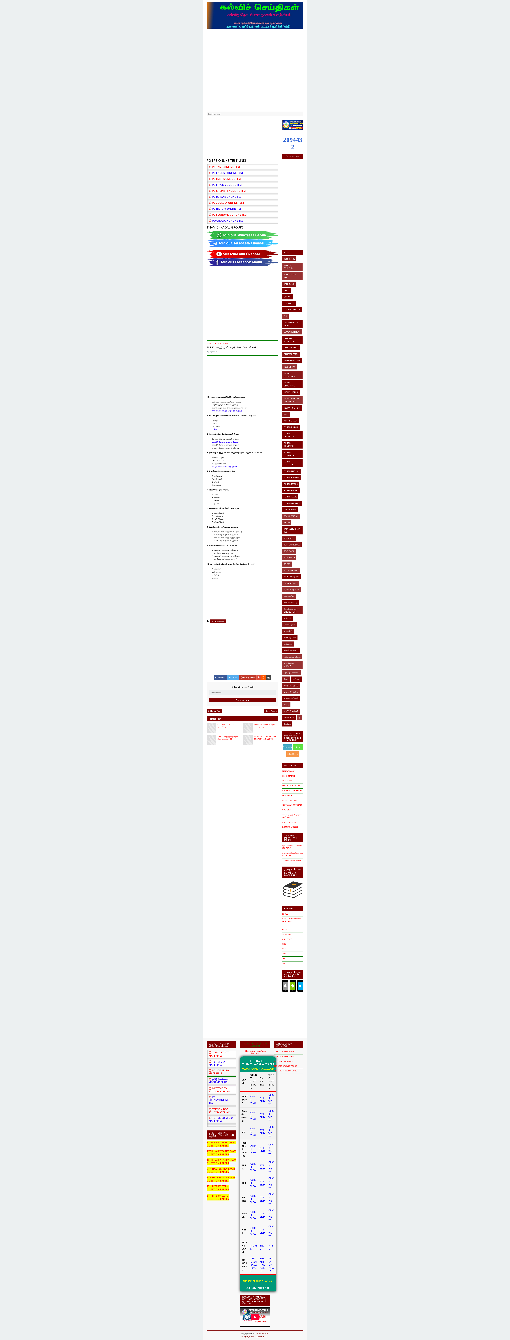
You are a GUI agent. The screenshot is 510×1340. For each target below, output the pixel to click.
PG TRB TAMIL (290, 496)
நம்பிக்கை (296, 679)
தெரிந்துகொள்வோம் (291, 672)
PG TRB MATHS (291, 484)
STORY (287, 522)
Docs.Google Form (289, 800)
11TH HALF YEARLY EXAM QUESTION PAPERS (221, 1153)
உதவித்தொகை (290, 624)
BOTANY (288, 296)
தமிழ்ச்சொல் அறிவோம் (289, 664)
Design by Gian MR (248, 1337)
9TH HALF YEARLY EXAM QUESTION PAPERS (221, 1170)
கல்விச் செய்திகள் (291, 650)
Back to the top (263, 1337)
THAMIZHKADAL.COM (253, 1265)
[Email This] (268, 677)
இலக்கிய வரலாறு (290, 602)
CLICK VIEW (271, 1099)
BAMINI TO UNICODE (290, 827)
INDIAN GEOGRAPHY (289, 384)
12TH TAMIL (289, 284)
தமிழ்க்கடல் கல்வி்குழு (292, 657)
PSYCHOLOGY (290, 509)
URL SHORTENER (288, 776)
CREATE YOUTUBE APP (291, 785)
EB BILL (285, 914)
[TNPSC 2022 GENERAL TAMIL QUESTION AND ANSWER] (248, 740)
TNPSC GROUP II (291, 570)
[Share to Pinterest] (258, 677)
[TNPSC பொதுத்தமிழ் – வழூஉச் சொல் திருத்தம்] (248, 728)
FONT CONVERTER (289, 822)
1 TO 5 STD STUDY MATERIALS (285, 1071)
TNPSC (285, 953)
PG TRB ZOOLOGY (292, 503)
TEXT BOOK (289, 551)
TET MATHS (289, 538)
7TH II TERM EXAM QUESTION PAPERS (218, 1188)
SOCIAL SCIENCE (291, 516)
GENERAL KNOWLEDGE (290, 339)
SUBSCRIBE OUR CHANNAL (258, 1281)
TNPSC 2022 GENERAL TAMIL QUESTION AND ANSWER (265, 737)
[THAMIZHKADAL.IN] (255, 15)
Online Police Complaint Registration (291, 920)
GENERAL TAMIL (291, 354)
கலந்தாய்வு (288, 644)
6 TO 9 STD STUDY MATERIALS (285, 1066)
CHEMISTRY (289, 303)
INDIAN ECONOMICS (289, 374)
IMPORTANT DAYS (292, 360)
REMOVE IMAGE (288, 771)
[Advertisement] (255, 49)
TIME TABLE (289, 557)
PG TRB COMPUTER (289, 453)
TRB (283, 963)
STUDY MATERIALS (271, 1265)
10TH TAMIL (289, 259)
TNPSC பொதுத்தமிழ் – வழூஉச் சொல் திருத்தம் (264, 725)
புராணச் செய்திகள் (291, 692)
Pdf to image (287, 795)
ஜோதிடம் (287, 724)
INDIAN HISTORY (291, 392)
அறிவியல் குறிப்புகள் (291, 589)
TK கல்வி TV (286, 934)
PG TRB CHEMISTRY (289, 435)
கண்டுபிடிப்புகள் (290, 637)
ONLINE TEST (287, 939)
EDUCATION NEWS (292, 332)
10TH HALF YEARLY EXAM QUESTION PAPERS (221, 1161)
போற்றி (286, 704)
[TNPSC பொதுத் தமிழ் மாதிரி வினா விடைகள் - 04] (211, 740)
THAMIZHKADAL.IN (263, 1265)
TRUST (262, 1247)
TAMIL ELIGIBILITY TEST (292, 530)
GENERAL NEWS (291, 347)
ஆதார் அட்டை (289, 596)
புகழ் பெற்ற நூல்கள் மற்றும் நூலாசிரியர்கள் (227, 725)
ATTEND (262, 1099)
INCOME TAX (289, 367)
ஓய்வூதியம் (288, 631)
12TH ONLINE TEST (290, 276)
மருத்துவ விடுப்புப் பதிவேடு (291, 860)
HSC (284, 949)
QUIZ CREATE (287, 810)
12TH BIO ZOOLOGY (288, 266)
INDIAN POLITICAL (292, 408)
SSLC (284, 944)
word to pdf (287, 781)
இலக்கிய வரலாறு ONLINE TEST (290, 610)
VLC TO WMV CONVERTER (292, 805)
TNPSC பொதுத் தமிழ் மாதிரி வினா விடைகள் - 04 (228, 737)
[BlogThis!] (263, 677)
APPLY (287, 290)
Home (284, 929)
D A (285, 316)
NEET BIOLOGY (290, 420)
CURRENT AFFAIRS (292, 309)
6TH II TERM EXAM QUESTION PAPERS (218, 1197)
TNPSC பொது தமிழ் (217, 621)
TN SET (287, 564)
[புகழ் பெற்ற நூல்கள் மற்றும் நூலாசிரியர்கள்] (211, 728)
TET (283, 958)
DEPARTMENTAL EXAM (291, 324)
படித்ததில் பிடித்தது (291, 685)
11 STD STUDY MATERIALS (284, 1056)
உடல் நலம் (287, 618)
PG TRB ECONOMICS (289, 463)
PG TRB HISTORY (291, 477)
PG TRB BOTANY (291, 427)
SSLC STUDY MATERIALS (283, 1061)
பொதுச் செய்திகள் (291, 698)
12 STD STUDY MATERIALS (284, 1051)
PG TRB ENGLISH (291, 471)
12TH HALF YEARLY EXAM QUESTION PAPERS (221, 1144)
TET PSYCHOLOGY (292, 544)
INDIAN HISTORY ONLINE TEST (291, 400)
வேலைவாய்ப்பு (289, 717)
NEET (286, 414)
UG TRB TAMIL (290, 583)
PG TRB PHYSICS (291, 490)
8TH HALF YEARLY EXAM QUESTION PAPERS (221, 1179)
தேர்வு (286, 679)
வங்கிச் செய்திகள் (291, 711)
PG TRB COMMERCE (289, 444)
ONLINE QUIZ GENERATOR (292, 790)
